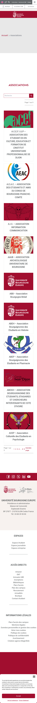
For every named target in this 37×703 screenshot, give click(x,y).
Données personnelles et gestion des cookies (18, 628)
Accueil (4, 35)
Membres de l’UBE (22, 2)
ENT (18, 574)
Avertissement (18, 638)
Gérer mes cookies (18, 630)
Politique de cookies (18, 633)
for (29, 2)
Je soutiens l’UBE (18, 6)
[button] (34, 677)
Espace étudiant (18, 543)
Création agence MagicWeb (18, 641)
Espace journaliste (18, 545)
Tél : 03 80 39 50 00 (18, 514)
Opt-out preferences (12, 700)
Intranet (18, 572)
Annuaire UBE (18, 577)
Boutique (18, 596)
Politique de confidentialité (18, 636)
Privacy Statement (24, 700)
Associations (16, 35)
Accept (18, 696)
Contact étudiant (18, 598)
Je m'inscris (31, 6)
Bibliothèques (18, 582)
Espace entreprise (18, 548)
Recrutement (18, 590)
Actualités (18, 593)
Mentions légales (18, 625)
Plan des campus (18, 588)
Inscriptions (18, 580)
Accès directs (14, 2)
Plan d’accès (18, 585)
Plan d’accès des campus (18, 622)
